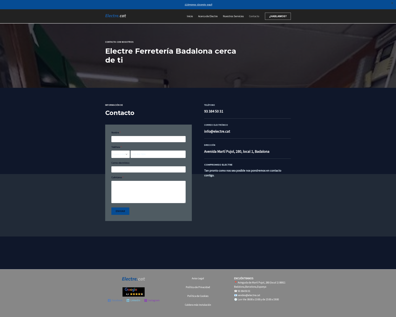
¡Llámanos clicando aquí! (198, 4)
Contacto (254, 16)
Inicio (190, 16)
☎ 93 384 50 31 (242, 291)
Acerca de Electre (208, 16)
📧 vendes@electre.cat (247, 295)
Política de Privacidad (198, 287)
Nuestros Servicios (233, 16)
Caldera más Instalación (198, 304)
